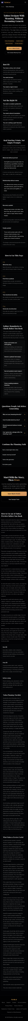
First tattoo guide (6, 464)
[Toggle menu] (25, 2)
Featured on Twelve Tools (7, 1009)
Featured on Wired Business (14, 1012)
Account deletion (22, 1002)
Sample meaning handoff (9, 454)
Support (8, 1002)
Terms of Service (18, 1005)
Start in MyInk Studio (14, 48)
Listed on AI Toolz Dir (21, 1009)
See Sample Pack (14, 499)
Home (2, 6)
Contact (14, 1002)
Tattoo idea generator (8, 459)
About (3, 1002)
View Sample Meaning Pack (14, 52)
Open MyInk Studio (14, 494)
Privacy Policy (8, 1005)
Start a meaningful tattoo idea (10, 449)
